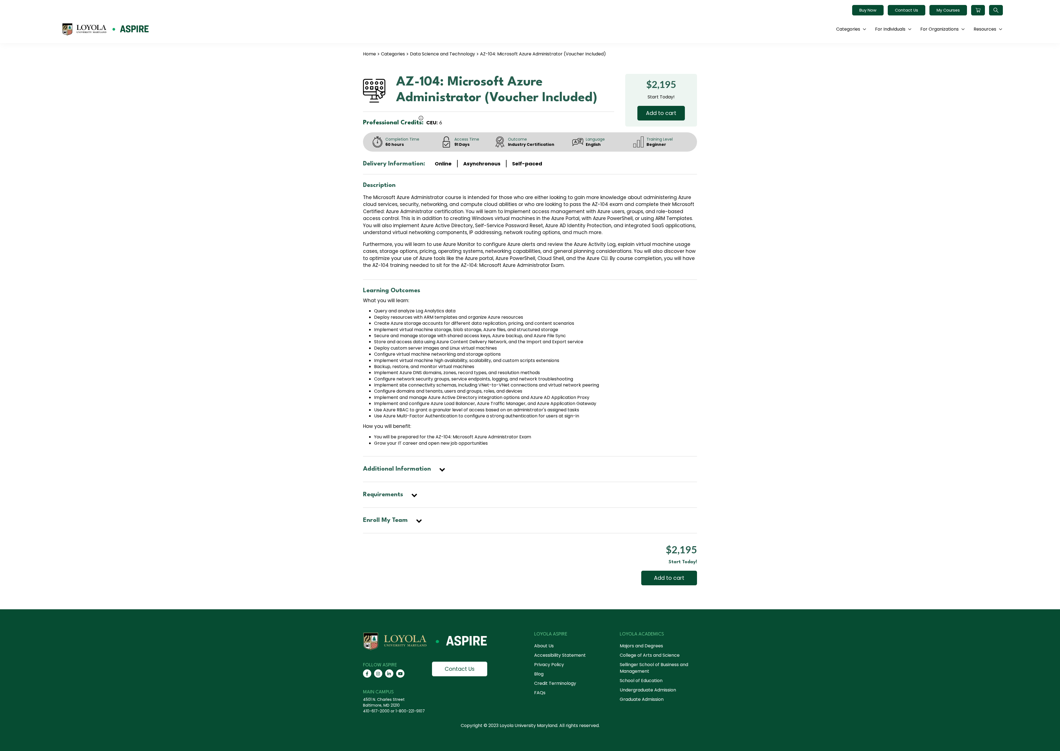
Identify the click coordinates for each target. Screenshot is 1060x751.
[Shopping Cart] (978, 10)
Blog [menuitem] (539, 674)
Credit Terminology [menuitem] (555, 683)
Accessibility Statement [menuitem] (560, 655)
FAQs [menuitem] (539, 693)
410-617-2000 (376, 711)
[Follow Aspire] (367, 673)
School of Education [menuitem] (641, 680)
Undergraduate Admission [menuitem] (648, 690)
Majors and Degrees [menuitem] (641, 646)
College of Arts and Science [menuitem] (650, 655)
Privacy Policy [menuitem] (549, 664)
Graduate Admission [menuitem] (642, 699)
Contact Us (906, 10)
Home (369, 54)
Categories (393, 54)
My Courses (948, 10)
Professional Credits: (393, 123)
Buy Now (867, 10)
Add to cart (661, 113)
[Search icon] (996, 10)
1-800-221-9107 (410, 711)
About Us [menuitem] (544, 646)
